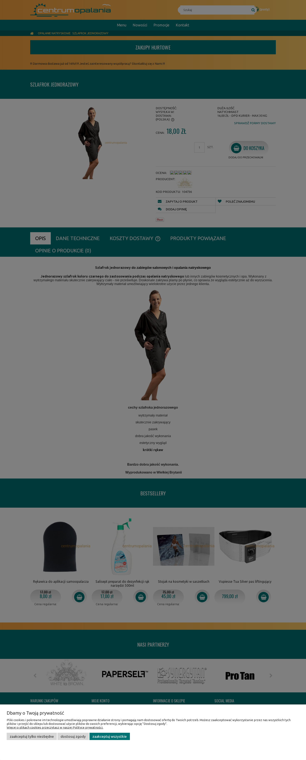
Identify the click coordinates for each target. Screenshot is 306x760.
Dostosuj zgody (73, 736)
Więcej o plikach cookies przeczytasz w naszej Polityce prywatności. (55, 727)
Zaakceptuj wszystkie (109, 736)
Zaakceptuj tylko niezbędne (32, 736)
